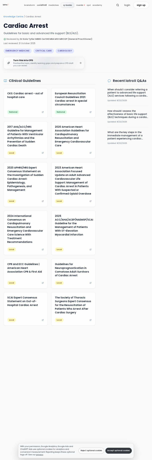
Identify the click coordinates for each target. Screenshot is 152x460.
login (127, 5)
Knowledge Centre (13, 16)
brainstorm (29, 5)
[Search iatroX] (118, 5)
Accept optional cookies (118, 450)
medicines (54, 5)
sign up (141, 5)
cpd (89, 5)
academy (97, 5)
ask (42, 5)
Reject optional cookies (91, 450)
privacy (39, 454)
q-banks (67, 5)
